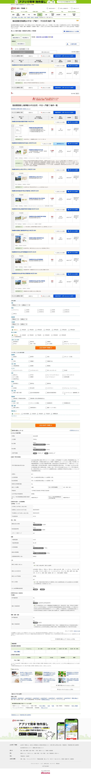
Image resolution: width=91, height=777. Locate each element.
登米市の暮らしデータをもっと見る (66, 639)
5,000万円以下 (67, 698)
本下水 (15, 343)
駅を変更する (26, 37)
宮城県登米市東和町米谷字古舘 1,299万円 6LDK (24, 143)
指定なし (16, 329)
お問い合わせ (46, 763)
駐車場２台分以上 (46, 699)
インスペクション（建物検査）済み (71, 393)
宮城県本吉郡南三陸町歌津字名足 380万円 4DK (24, 230)
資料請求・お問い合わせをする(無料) (65, 55)
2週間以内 (55, 413)
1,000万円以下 (28, 698)
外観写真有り (33, 407)
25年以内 (64, 329)
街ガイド (52, 759)
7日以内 (48, 413)
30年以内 (72, 329)
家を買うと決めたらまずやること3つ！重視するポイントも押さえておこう (26, 674)
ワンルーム (16, 309)
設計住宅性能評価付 (34, 392)
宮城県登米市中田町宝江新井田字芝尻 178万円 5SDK (25, 65)
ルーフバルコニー (51, 376)
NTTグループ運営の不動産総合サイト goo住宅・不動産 (22, 4)
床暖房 (31, 376)
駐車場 (47, 750)
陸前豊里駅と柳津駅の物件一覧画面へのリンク (20, 108)
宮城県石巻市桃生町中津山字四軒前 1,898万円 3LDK (25, 190)
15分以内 (55, 335)
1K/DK (27, 309)
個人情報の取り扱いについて (26, 747)
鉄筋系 (15, 356)
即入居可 (32, 388)
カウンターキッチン (18, 370)
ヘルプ (41, 763)
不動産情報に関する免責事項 (25, 714)
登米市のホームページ (74, 430)
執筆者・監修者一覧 (65, 759)
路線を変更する (16, 37)
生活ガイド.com (77, 630)
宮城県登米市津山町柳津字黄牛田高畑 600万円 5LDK (25, 209)
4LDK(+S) (67, 311)
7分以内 (39, 335)
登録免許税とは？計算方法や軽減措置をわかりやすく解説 (72, 674)
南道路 (31, 365)
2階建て (49, 341)
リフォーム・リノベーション (70, 343)
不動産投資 (51, 753)
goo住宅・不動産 (13, 744)
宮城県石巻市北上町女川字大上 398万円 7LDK (24, 169)
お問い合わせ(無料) (73, 65)
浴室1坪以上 (16, 378)
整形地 (48, 365)
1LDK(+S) (41, 309)
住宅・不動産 (75, 705)
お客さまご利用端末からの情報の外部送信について (39, 745)
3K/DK (27, 311)
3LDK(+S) (41, 311)
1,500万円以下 (36, 698)
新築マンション (23, 753)
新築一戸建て (37, 753)
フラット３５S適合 (34, 403)
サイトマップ (52, 763)
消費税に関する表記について (38, 747)
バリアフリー (50, 388)
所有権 (15, 388)
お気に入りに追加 (46, 56)
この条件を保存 (73, 44)
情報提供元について (15, 714)
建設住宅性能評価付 (51, 392)
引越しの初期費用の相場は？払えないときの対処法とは (26, 680)
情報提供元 (64, 745)
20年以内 (56, 329)
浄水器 (65, 370)
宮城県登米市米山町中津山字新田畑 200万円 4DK (24, 273)
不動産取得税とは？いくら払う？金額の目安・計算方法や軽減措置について (49, 674)
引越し (24, 759)
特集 (21, 759)
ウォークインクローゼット (53, 374)
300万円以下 (14, 698)
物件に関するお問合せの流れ (55, 745)
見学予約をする (60, 143)
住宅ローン (57, 753)
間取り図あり (75, 698)
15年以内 (48, 329)
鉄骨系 (31, 356)
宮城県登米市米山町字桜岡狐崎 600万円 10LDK (24, 252)
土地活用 (27, 756)
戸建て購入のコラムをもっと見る (65, 685)
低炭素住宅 (49, 403)
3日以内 (41, 413)
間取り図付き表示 (45, 52)
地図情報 (72, 759)
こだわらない (17, 413)
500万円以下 (21, 698)
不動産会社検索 (40, 759)
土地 (49, 705)
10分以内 (47, 335)
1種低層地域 (16, 365)
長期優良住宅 (67, 403)
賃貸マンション (42, 750)
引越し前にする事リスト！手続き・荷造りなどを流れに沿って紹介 (49, 680)
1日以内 (34, 413)
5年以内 (31, 329)
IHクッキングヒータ (51, 370)
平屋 (14, 361)
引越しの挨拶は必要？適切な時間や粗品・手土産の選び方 (72, 680)
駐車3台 (49, 383)
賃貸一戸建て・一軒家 (33, 750)
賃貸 (53, 705)
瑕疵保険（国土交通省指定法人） (37, 398)
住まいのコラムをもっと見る (65, 689)
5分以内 (31, 335)
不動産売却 (22, 756)
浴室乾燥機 (66, 376)
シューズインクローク (69, 374)
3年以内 (24, 329)
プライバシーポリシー (35, 763)
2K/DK (53, 309)
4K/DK (53, 311)
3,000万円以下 (51, 698)
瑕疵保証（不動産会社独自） (20, 398)
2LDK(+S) (67, 309)
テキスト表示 (22, 52)
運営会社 (58, 763)
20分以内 (64, 335)
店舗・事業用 (25, 750)
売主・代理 (32, 343)
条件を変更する (20, 43)
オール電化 (49, 343)
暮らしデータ (44, 707)
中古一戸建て (42, 705)
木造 (48, 356)
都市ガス (66, 341)
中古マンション (30, 753)
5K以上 (15, 313)
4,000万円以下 (59, 698)
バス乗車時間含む (17, 336)
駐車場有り (16, 341)
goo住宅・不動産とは (24, 745)
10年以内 (39, 329)
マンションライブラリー (31, 759)
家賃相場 (51, 750)
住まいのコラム (58, 759)
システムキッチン (34, 370)
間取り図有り (16, 407)
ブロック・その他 (68, 356)
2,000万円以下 (44, 698)
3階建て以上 (50, 361)
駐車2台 (32, 341)
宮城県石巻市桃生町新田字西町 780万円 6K (23, 121)
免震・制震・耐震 (17, 392)
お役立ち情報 (12, 758)
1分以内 (24, 335)
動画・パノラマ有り (51, 407)
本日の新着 (26, 413)
